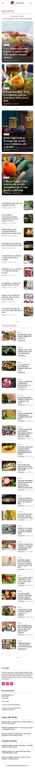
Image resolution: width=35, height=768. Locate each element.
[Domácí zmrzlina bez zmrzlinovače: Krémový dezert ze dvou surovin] (9, 383)
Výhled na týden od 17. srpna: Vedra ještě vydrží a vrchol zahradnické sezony (16, 752)
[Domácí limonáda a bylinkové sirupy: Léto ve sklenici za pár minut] (9, 399)
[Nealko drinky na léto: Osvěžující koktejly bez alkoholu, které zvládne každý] (28, 232)
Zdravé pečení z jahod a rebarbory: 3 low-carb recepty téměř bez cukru (25, 580)
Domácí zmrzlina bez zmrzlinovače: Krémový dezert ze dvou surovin (25, 384)
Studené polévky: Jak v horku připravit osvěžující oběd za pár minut (25, 416)
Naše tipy (4, 208)
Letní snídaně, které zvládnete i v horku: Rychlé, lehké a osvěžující (12, 258)
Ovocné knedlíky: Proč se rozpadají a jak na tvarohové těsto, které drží (16, 96)
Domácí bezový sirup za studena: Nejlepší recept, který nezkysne (25, 612)
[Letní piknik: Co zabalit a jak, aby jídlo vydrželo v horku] (28, 285)
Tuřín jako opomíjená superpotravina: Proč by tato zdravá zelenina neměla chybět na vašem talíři (25, 484)
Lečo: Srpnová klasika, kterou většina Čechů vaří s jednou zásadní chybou (16, 53)
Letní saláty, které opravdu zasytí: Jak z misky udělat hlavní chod (12, 310)
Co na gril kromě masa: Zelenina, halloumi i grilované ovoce (24, 367)
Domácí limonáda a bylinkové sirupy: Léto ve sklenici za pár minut (25, 400)
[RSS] (11, 683)
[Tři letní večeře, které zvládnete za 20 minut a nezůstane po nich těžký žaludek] (9, 545)
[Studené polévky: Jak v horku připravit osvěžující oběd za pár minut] (9, 414)
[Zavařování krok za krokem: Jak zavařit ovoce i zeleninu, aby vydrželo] (17, 131)
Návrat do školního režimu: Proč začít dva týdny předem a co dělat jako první (16, 758)
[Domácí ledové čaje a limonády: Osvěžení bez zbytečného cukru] (9, 515)
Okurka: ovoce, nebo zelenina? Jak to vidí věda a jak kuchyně (25, 351)
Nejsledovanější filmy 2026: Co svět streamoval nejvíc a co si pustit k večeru (17, 728)
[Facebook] (3, 683)
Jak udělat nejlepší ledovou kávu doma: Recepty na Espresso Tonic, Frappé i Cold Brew (25, 563)
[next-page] (6, 653)
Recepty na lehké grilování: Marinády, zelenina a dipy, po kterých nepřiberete (25, 596)
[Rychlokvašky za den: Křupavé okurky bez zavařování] (9, 336)
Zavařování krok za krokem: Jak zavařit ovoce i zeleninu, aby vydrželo (15, 142)
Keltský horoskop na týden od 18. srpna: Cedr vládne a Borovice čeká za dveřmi (17, 746)
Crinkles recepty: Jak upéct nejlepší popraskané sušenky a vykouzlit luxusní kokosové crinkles (25, 432)
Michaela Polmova (22, 648)
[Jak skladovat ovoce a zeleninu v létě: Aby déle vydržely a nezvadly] (28, 272)
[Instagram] (7, 683)
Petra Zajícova (7, 60)
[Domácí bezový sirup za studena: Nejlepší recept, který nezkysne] (9, 611)
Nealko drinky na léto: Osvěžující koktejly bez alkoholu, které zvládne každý (11, 231)
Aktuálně (4, 275)
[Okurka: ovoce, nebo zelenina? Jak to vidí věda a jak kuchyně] (9, 351)
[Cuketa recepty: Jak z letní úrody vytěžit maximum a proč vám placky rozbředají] (17, 174)
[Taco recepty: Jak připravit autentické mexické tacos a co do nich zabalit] (9, 466)
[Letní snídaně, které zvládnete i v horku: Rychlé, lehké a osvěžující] (28, 259)
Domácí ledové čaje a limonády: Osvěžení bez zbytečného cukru (25, 516)
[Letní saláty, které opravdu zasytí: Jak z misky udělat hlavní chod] (28, 311)
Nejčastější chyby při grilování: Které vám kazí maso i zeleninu (12, 244)
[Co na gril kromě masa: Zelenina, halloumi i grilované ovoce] (9, 366)
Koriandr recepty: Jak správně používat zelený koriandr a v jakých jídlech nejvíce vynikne (25, 450)
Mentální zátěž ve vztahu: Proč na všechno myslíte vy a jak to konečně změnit (17, 722)
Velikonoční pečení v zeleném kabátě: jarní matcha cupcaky (25, 645)
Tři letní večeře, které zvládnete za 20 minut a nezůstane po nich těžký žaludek (25, 546)
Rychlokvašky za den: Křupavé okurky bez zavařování (25, 336)
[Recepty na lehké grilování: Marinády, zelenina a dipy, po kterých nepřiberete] (9, 595)
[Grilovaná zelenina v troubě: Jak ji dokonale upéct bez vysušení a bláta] (9, 499)
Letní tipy (4, 236)
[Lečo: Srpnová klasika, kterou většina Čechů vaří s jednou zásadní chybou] (17, 42)
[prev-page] (3, 653)
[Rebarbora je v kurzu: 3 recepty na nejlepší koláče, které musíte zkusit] (9, 529)
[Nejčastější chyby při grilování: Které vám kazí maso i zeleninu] (28, 245)
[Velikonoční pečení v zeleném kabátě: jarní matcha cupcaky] (9, 644)
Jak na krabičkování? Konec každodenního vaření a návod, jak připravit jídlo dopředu (25, 628)
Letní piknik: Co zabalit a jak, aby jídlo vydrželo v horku (11, 284)
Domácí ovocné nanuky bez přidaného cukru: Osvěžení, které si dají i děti (11, 297)
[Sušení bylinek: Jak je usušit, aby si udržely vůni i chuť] (28, 205)
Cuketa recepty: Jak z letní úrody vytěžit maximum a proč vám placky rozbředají (16, 185)
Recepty (6, 44)
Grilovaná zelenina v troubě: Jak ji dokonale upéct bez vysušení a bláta (25, 500)
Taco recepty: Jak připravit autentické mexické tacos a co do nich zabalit (25, 467)
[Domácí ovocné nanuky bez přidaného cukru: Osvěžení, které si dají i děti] (28, 298)
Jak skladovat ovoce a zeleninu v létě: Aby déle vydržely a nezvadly (11, 271)
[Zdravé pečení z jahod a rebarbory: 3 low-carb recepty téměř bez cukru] (9, 579)
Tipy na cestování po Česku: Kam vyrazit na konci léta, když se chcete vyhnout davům (16, 734)
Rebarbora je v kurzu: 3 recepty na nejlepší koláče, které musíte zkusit (25, 530)
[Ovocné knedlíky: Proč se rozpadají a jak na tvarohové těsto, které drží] (17, 85)
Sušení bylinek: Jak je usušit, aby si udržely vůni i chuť (12, 204)
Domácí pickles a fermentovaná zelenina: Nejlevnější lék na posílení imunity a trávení (10, 218)
